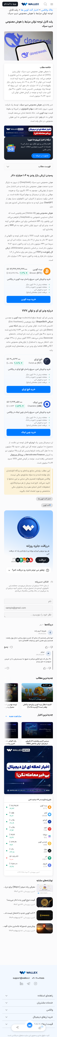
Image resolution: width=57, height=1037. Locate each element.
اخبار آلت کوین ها (29, 10)
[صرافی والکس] (30, 4)
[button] (51, 647)
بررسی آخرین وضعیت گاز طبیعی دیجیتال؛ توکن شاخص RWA (37, 742)
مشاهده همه (15, 716)
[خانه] (30, 1025)
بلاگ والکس (47, 10)
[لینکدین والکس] (21, 983)
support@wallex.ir (21, 978)
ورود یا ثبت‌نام (10, 4)
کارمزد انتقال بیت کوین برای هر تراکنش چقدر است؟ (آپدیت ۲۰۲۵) (37, 706)
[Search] (45, 4)
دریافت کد (42, 560)
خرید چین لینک (28, 432)
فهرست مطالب (44, 166)
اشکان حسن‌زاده (42, 581)
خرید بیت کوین (28, 299)
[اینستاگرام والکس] (35, 983)
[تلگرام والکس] (28, 983)
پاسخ (6, 647)
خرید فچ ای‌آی (28, 389)
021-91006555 (38, 978)
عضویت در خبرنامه (42, 155)
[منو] (52, 4)
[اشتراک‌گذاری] (17, 1028)
